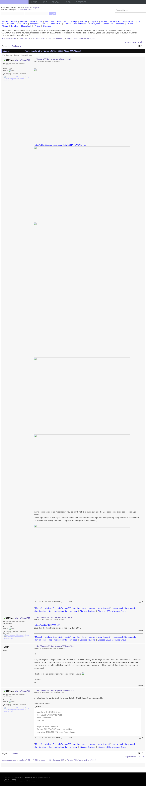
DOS (66, 21)
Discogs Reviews (87, 611)
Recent (5, 21)
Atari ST (83, 21)
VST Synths (94, 23)
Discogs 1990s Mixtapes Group (112, 611)
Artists (37, 26)
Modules (120, 23)
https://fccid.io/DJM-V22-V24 (47, 625)
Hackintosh (26, 26)
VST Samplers (79, 23)
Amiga (74, 21)
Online (14, 21)
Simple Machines (31, 777)
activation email (25, 10)
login (27, 7)
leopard (92, 608)
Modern (33, 21)
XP (40, 21)
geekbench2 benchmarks (124, 608)
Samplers (34, 23)
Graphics (94, 21)
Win (46, 21)
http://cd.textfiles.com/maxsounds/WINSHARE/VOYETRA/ (60, 145)
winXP (68, 608)
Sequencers (115, 21)
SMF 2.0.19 (9, 777)
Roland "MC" (129, 21)
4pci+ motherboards (58, 611)
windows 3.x (50, 608)
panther (76, 608)
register (36, 7)
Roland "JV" (108, 23)
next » (140, 42)
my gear (73, 611)
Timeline (14, 26)
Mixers (5, 26)
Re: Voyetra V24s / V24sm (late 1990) (54, 617)
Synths (67, 23)
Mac (53, 21)
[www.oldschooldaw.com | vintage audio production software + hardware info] (16, 80)
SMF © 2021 (19, 777)
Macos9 (38, 608)
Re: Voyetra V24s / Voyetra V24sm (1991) (55, 646)
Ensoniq (10, 23)
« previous (130, 42)
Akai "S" (44, 23)
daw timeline (40, 611)
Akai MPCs (22, 23)
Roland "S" (56, 23)
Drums (130, 23)
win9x (60, 608)
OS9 (59, 21)
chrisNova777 (22, 60)
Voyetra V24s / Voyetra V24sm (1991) (54, 59)
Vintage (23, 21)
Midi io (104, 21)
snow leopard (104, 608)
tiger (84, 608)
